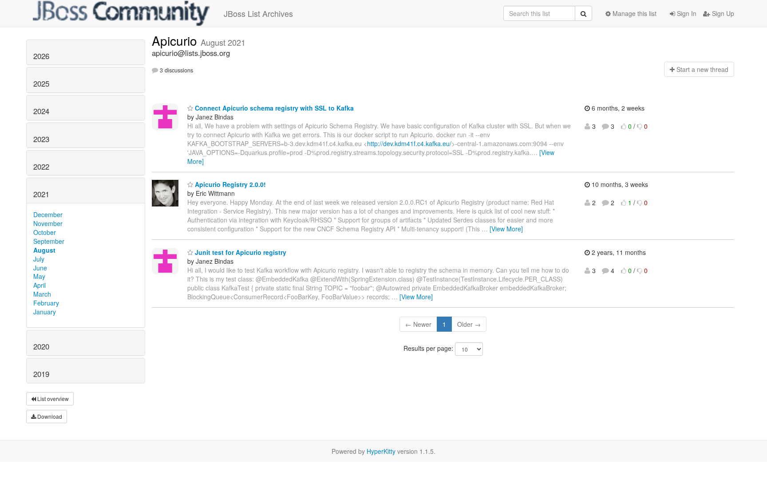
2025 (41, 83)
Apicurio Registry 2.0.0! (229, 184)
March (42, 294)
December (48, 214)
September (48, 241)
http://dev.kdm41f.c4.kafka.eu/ (409, 143)
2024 (41, 111)
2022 (41, 166)
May (39, 276)
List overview (52, 398)
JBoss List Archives (258, 13)
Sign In (685, 13)
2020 (41, 346)
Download (49, 416)
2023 (41, 139)
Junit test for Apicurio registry (239, 252)
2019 (41, 374)
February (46, 302)
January (44, 311)
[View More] (506, 228)
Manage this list (633, 13)
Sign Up (722, 13)
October (44, 232)
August (44, 250)
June (40, 267)
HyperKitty (381, 451)
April (39, 285)
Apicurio (176, 40)
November (48, 223)
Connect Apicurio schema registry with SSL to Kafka (273, 107)
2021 (41, 194)
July (38, 258)
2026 (41, 56)
